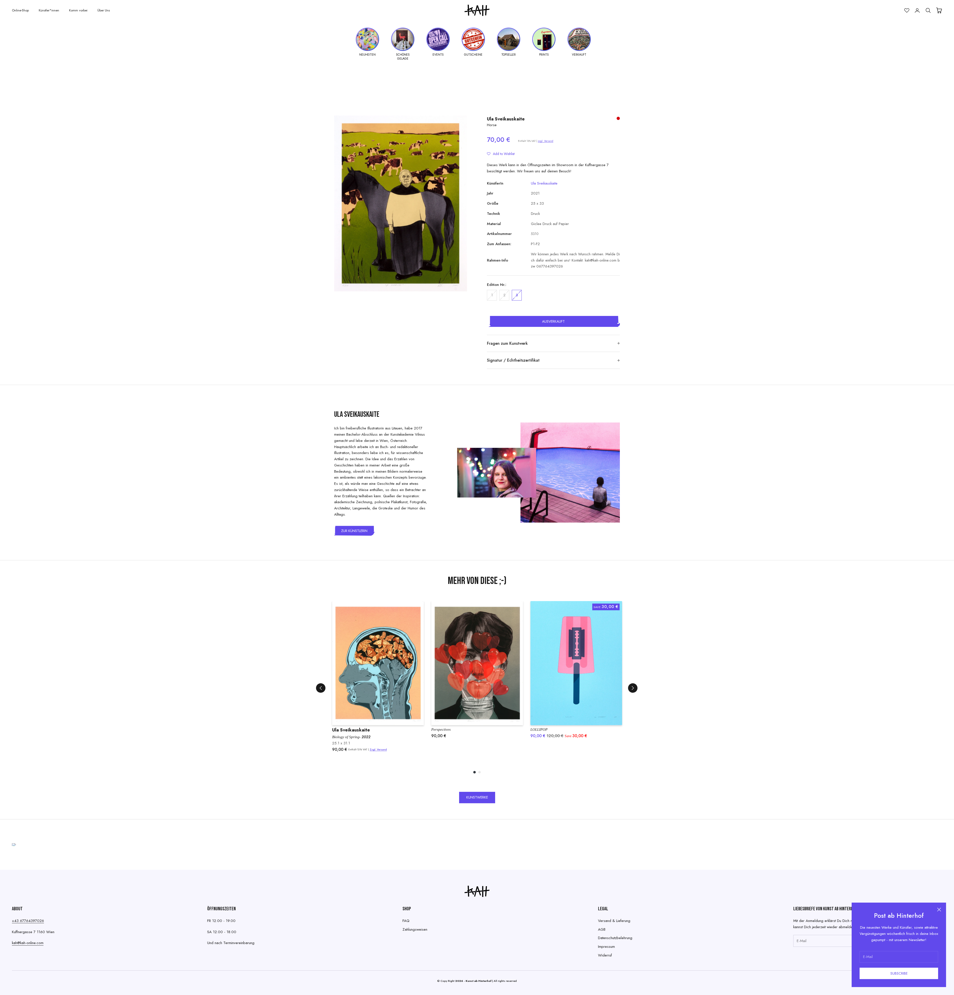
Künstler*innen (49, 10)
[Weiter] (632, 688)
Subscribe (899, 973)
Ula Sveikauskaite (506, 119)
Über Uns (103, 10)
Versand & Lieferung (614, 920)
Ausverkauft (553, 321)
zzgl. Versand (545, 141)
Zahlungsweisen (414, 929)
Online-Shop (20, 10)
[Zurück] (320, 688)
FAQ (405, 920)
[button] (501, 154)
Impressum (606, 946)
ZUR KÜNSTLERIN (354, 530)
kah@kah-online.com (27, 943)
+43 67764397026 (28, 920)
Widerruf (605, 955)
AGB (601, 929)
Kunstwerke (477, 797)
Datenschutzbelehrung (615, 938)
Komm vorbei (78, 10)
